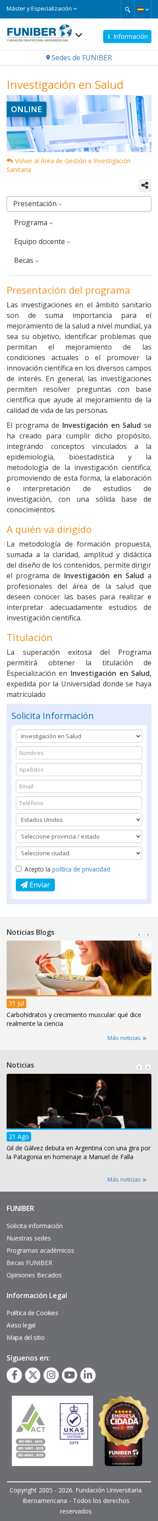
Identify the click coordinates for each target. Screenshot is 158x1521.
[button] (143, 9)
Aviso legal (21, 1325)
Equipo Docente (40, 241)
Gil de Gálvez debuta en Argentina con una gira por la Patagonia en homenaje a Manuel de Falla (79, 1151)
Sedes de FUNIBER (81, 57)
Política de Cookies (32, 1313)
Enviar (39, 885)
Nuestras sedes (29, 1238)
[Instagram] (51, 1375)
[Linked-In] (88, 1375)
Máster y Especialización (40, 8)
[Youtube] (69, 1375)
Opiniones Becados (34, 1275)
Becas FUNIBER (29, 1262)
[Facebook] (14, 1375)
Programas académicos (40, 1250)
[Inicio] (39, 30)
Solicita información (35, 1226)
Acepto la (67, 869)
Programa (31, 222)
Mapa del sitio (26, 1337)
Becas (24, 260)
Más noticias (125, 1038)
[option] (79, 986)
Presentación (35, 203)
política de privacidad (81, 869)
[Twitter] (33, 1375)
